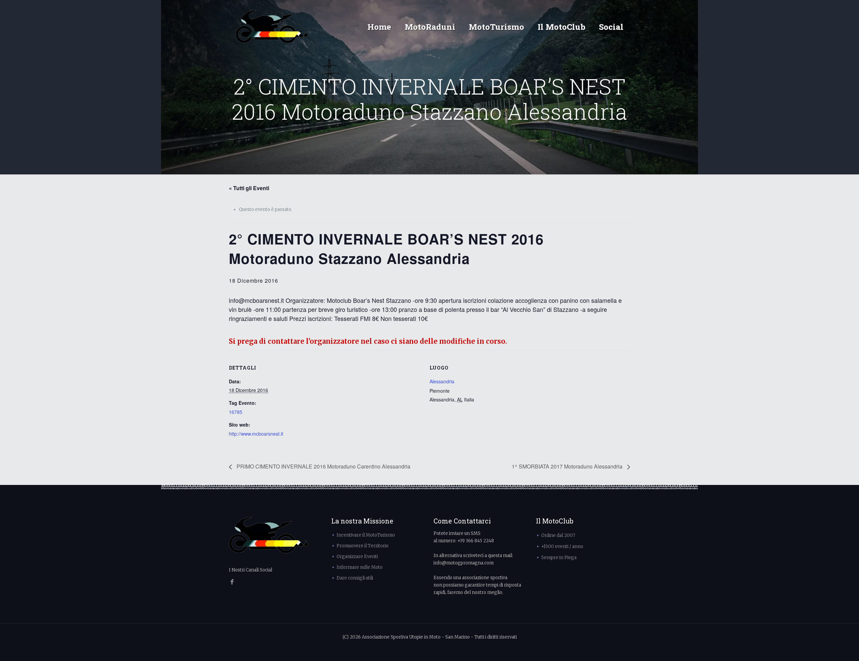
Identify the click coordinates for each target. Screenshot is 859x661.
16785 (235, 411)
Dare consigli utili (355, 578)
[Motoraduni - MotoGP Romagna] (272, 27)
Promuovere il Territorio (363, 546)
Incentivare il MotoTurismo (366, 535)
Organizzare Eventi (357, 556)
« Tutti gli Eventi (249, 188)
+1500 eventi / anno (562, 546)
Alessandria (442, 381)
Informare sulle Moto (360, 567)
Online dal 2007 (558, 535)
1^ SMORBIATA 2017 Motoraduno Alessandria (568, 466)
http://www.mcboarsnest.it (256, 433)
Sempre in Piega (558, 557)
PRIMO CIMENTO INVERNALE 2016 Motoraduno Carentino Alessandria (322, 466)
